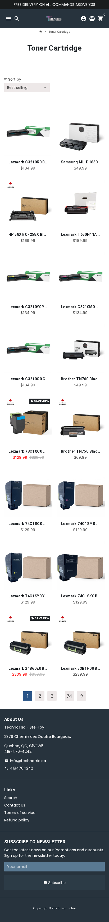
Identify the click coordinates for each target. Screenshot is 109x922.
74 (69, 696)
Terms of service (19, 812)
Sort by (12, 79)
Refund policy (16, 820)
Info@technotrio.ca (25, 760)
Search (10, 797)
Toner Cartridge (59, 32)
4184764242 (19, 768)
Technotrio (68, 908)
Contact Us (14, 805)
